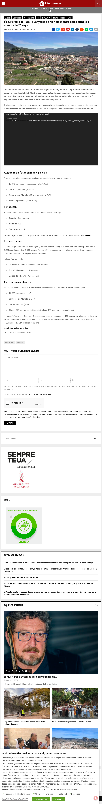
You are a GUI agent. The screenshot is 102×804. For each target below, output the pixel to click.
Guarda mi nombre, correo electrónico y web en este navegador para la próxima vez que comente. (50, 388)
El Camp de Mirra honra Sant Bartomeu (21, 577)
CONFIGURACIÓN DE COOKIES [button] (15, 799)
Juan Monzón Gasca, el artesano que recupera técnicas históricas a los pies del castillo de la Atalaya (48, 563)
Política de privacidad (40, 394)
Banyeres (17, 18)
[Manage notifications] (96, 798)
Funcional (49, 794)
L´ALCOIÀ (46, 18)
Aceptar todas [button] (41, 799)
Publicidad (62, 794)
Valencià (20, 342)
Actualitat (9, 342)
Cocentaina (29, 18)
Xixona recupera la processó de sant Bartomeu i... (73, 721)
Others (37, 794)
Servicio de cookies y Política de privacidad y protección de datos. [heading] (34, 753)
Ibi (38, 18)
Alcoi (7, 18)
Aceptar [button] (58, 799)
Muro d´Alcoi (59, 18)
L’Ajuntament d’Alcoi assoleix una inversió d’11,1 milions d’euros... (24, 723)
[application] (51, 139)
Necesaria (9, 794)
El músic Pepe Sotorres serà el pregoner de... (30, 677)
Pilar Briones (13, 29)
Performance (24, 794)
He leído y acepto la (30, 394)
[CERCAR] (95, 438)
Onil (69, 18)
